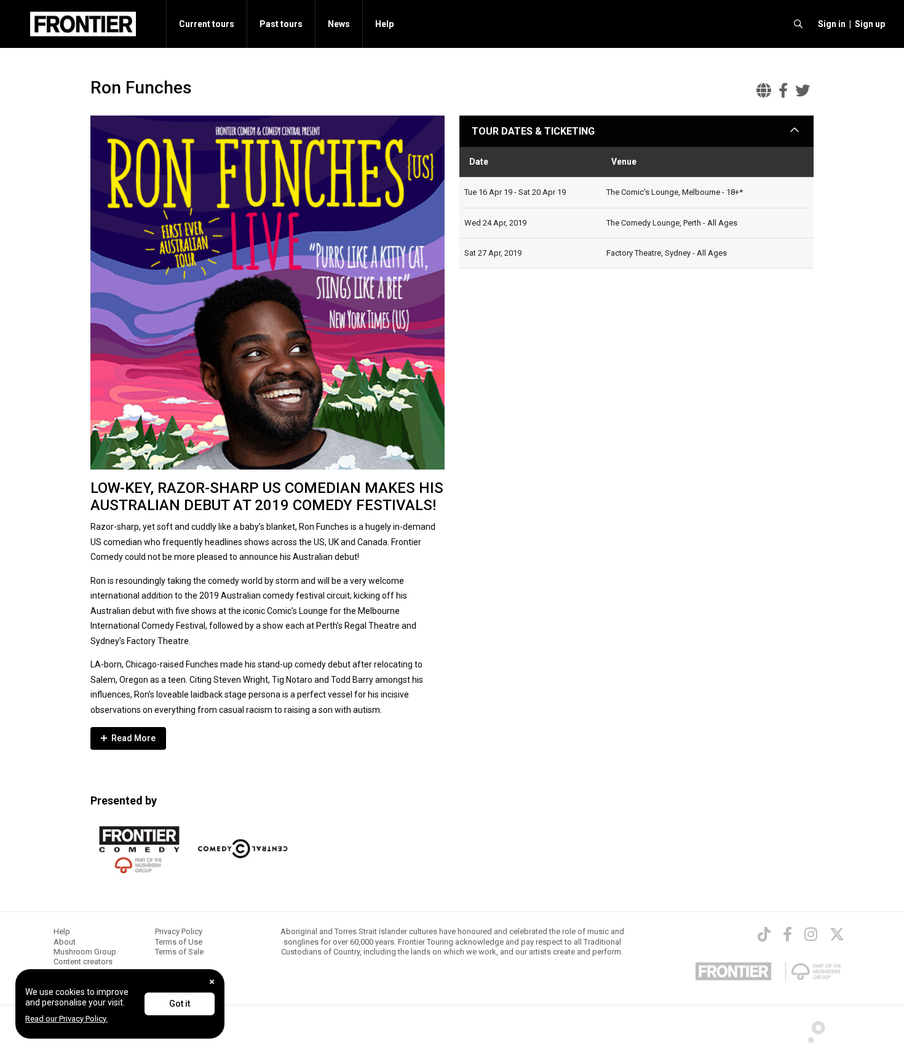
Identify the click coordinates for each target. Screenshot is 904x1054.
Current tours (206, 24)
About (65, 941)
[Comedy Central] (242, 850)
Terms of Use (178, 941)
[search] (798, 24)
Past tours (281, 24)
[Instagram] (810, 934)
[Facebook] (787, 934)
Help (384, 24)
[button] (830, 24)
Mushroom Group (85, 951)
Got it (179, 1004)
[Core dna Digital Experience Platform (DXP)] (811, 1029)
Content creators (83, 961)
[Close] (212, 982)
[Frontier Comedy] (139, 850)
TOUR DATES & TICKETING (533, 131)
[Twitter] (837, 934)
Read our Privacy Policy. (66, 1018)
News (339, 24)
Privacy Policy (178, 931)
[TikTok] (764, 934)
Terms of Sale (179, 951)
